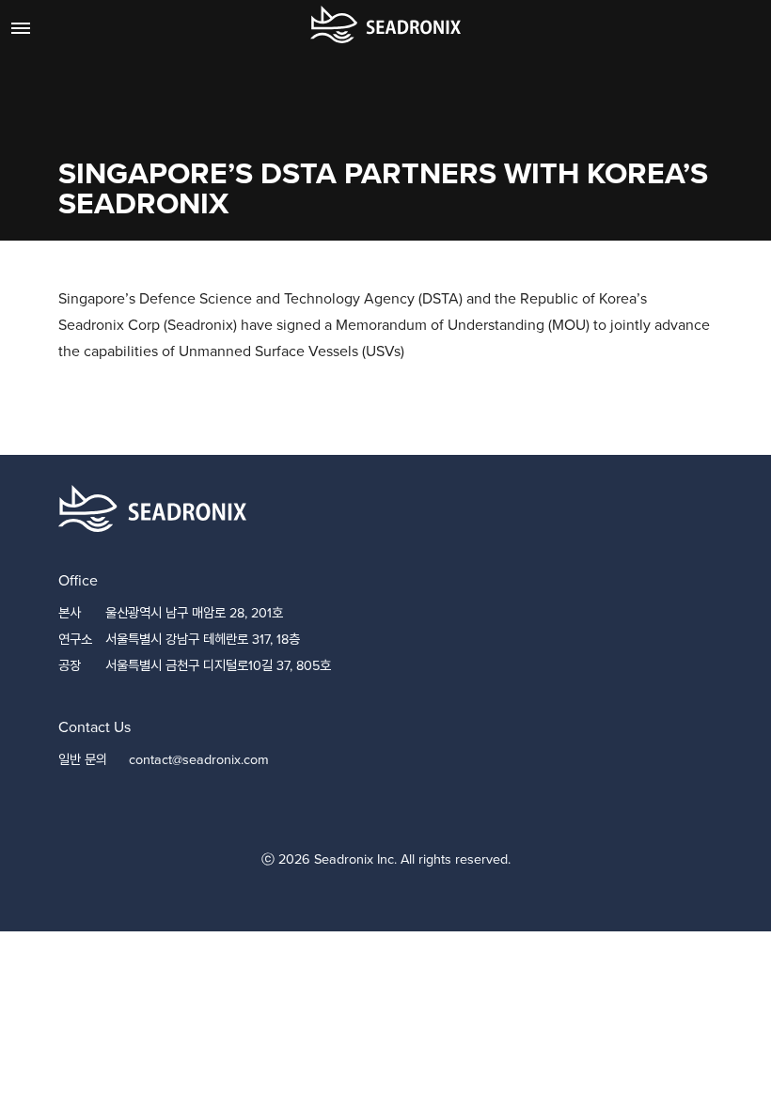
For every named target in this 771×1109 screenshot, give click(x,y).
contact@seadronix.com (199, 759)
